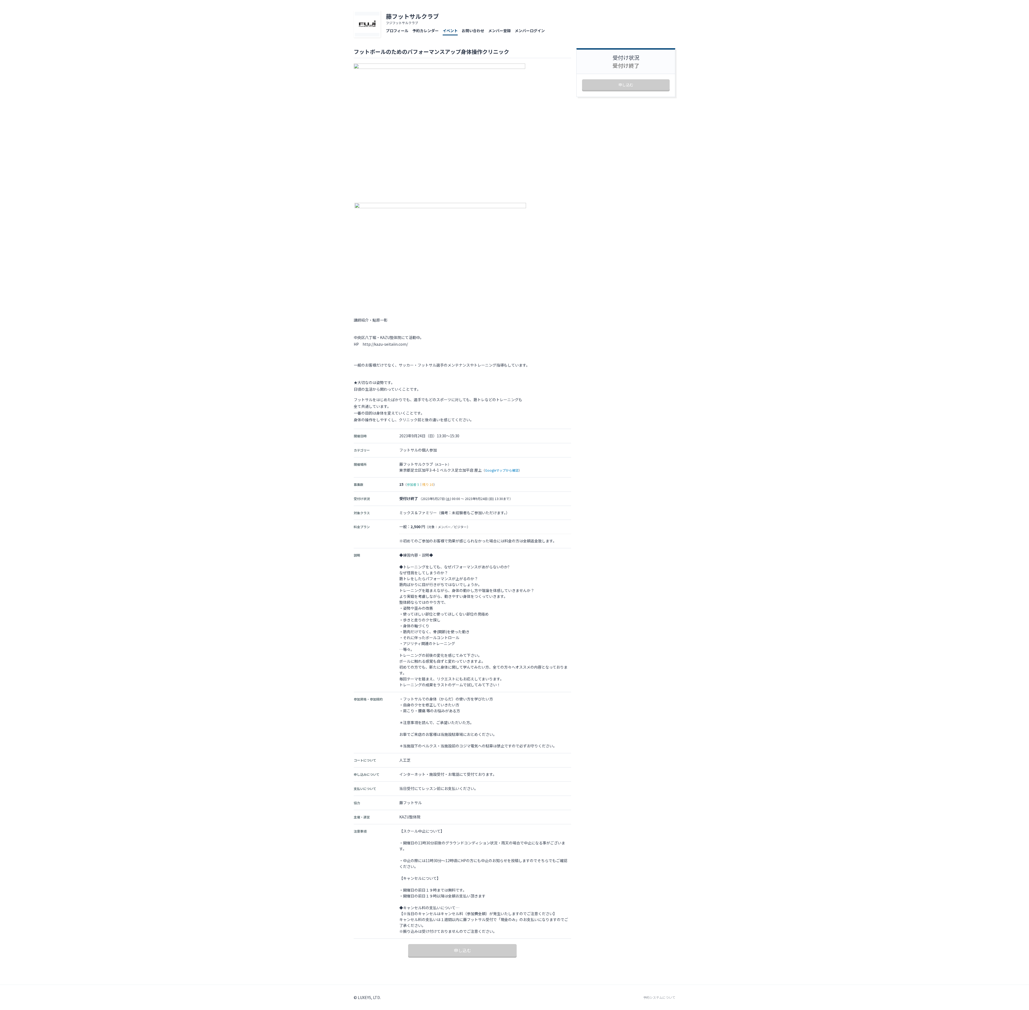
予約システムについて (659, 997)
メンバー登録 (499, 30)
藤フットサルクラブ (412, 16)
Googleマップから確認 (502, 470)
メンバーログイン (530, 30)
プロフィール (397, 30)
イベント (450, 30)
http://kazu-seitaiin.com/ (385, 344)
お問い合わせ (473, 30)
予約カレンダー (425, 30)
